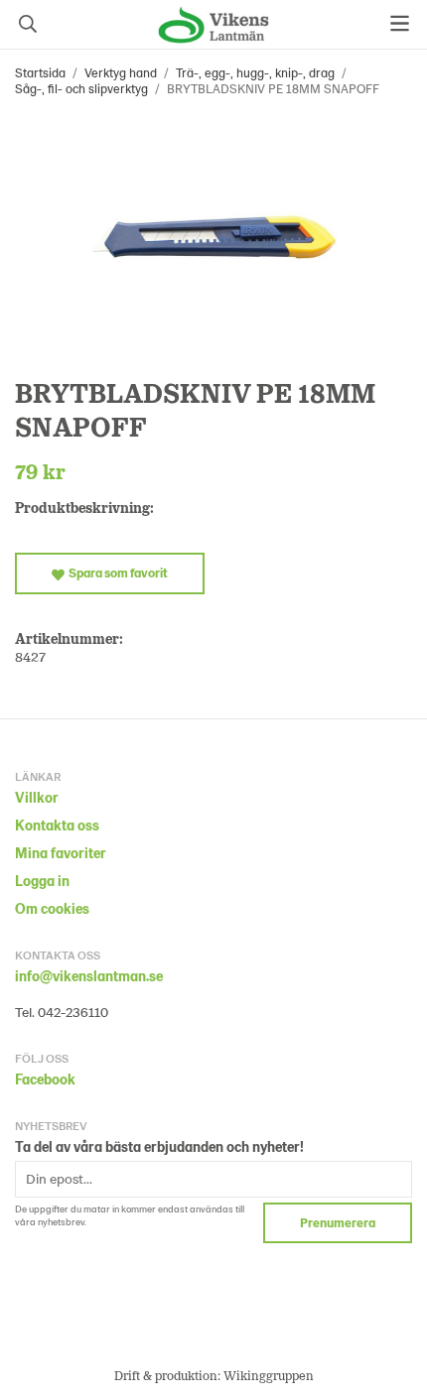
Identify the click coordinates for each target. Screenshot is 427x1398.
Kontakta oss (57, 825)
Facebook (45, 1079)
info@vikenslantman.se (89, 975)
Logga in (42, 880)
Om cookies (52, 908)
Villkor (37, 797)
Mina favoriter (60, 852)
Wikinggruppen (268, 1375)
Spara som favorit (116, 572)
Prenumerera (337, 1222)
